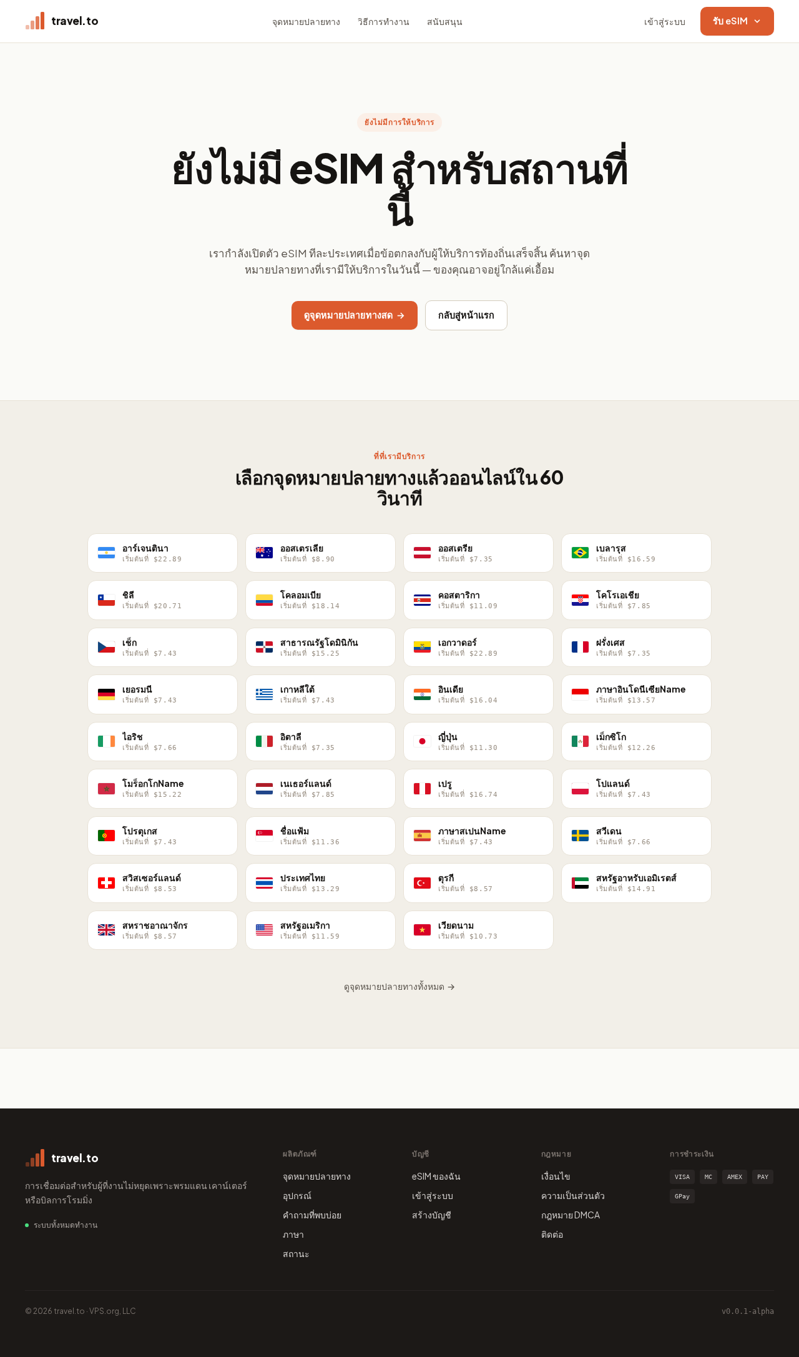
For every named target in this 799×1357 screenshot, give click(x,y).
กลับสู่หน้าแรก (466, 314)
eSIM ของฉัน (436, 1176)
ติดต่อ (552, 1234)
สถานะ (296, 1253)
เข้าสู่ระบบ (664, 21)
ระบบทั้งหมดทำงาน (65, 1225)
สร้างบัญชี (431, 1214)
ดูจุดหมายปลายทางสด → (354, 314)
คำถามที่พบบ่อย (312, 1214)
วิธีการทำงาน (383, 21)
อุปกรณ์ (297, 1195)
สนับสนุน (445, 21)
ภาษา (293, 1234)
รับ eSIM (730, 20)
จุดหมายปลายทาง (306, 21)
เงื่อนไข (556, 1176)
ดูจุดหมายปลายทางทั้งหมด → (399, 986)
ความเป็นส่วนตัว (573, 1195)
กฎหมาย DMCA (570, 1214)
